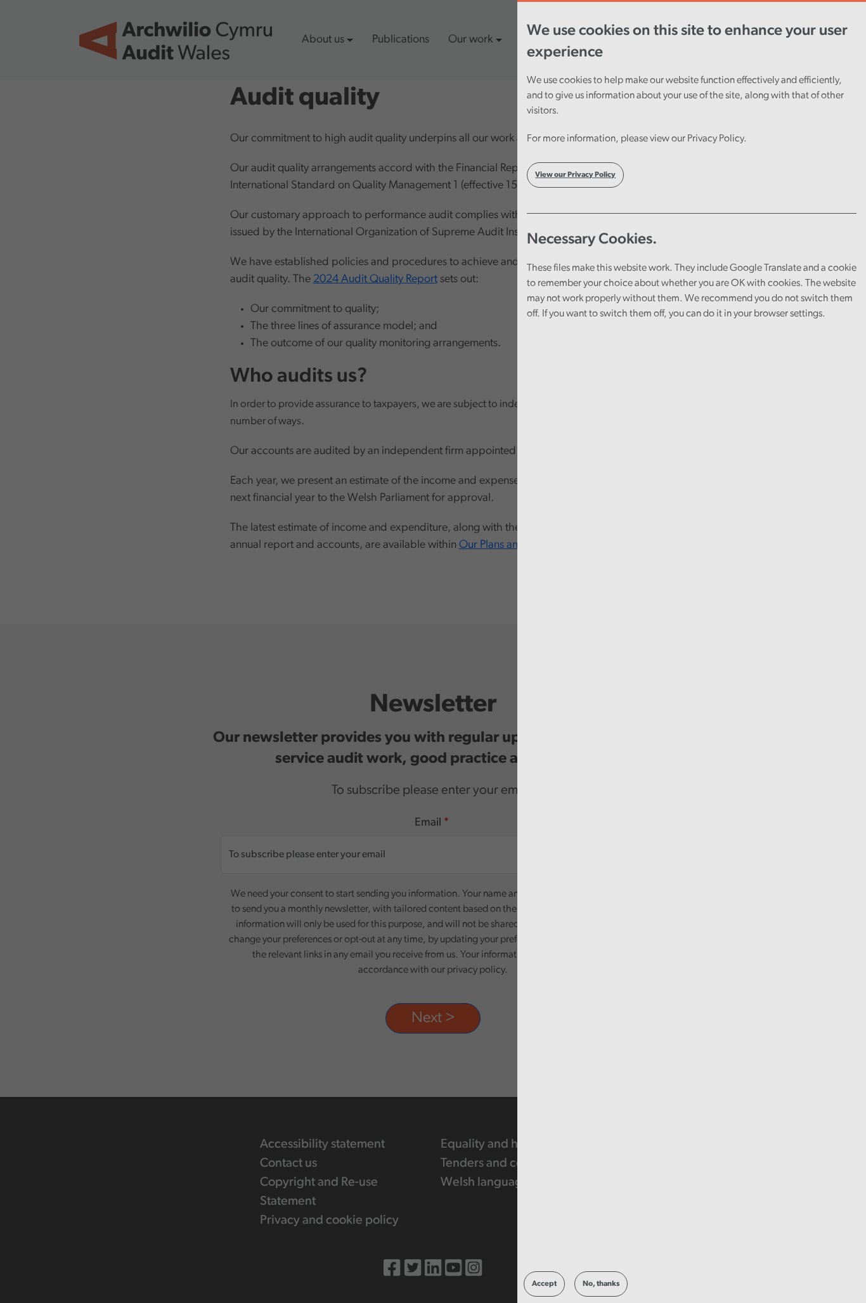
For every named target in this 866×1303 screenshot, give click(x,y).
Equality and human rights (511, 1144)
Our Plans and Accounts (515, 545)
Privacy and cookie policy (329, 1220)
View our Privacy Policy (575, 175)
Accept (544, 1284)
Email (428, 823)
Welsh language (485, 1182)
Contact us (288, 1163)
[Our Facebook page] (392, 1270)
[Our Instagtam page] (473, 1270)
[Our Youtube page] (453, 1270)
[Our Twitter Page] (412, 1270)
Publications (400, 40)
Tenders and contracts (500, 1163)
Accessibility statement (322, 1144)
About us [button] (323, 40)
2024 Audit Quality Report (375, 279)
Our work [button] (470, 40)
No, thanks (601, 1284)
